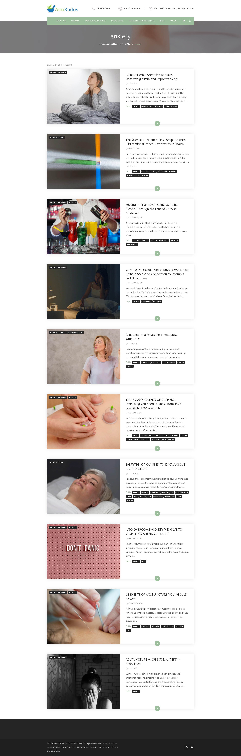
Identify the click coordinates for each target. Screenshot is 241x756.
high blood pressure (167, 171)
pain (164, 439)
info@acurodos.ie (132, 8)
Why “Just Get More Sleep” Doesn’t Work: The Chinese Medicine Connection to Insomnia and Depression (157, 274)
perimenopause (169, 362)
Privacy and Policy (109, 743)
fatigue (154, 240)
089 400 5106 (103, 8)
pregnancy (158, 496)
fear (143, 561)
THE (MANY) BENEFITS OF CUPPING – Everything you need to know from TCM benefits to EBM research (153, 404)
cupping (163, 435)
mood (129, 496)
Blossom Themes (82, 747)
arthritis (153, 435)
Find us (173, 21)
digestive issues (148, 171)
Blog (162, 21)
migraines (156, 439)
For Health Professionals (141, 21)
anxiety (136, 106)
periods (142, 496)
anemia (135, 435)
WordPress (106, 747)
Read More (153, 123)
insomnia (158, 106)
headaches (163, 240)
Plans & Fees (117, 21)
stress (174, 106)
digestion (154, 492)
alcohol (136, 240)
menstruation (181, 492)
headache (145, 626)
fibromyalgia (147, 106)
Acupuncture (56, 138)
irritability (132, 244)
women (130, 366)
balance (144, 492)
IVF (172, 492)
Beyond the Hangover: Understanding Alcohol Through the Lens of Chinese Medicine (152, 209)
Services (75, 21)
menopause (156, 362)
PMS (149, 496)
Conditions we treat (95, 21)
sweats (180, 362)
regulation (170, 496)
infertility (145, 439)
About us (61, 21)
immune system (133, 175)
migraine (179, 626)
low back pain (168, 626)
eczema (184, 435)
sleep (167, 106)
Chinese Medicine (58, 73)
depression (146, 302)
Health (72, 202)
